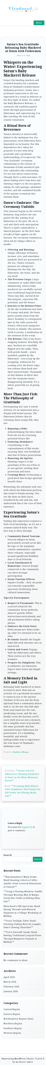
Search (8, 855)
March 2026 (10, 981)
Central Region (12, 1009)
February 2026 (11, 986)
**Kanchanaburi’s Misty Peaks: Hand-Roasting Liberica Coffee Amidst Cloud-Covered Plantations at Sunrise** (22, 881)
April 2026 (9, 977)
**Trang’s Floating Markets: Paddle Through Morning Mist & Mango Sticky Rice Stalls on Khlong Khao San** (23, 896)
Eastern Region (12, 1014)
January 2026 (11, 991)
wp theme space (24, 1062)
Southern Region (21, 752)
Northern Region (13, 1023)
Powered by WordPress (14, 1058)
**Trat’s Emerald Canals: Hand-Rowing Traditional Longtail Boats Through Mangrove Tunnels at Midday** (22, 937)
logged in (27, 827)
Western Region (12, 1033)
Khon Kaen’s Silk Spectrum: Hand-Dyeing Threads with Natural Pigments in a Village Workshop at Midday (23, 911)
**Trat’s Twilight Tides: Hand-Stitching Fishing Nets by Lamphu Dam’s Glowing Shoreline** (22, 924)
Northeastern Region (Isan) (18, 1018)
